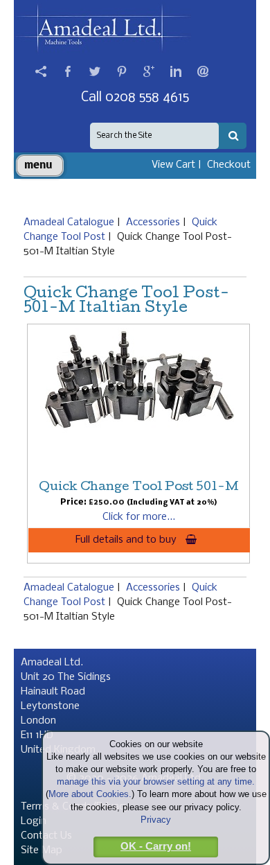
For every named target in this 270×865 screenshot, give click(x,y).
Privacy (156, 819)
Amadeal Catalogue (69, 222)
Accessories (153, 222)
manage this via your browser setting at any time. (156, 781)
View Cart (173, 165)
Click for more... (138, 517)
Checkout (229, 165)
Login (33, 821)
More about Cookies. (90, 794)
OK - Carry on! (155, 846)
